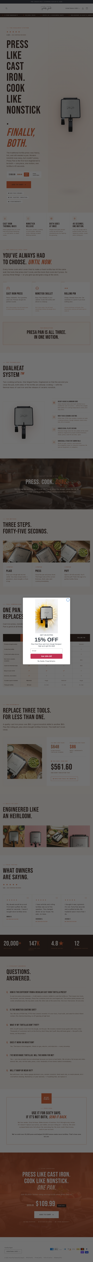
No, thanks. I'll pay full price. (46, 661)
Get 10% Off (46, 656)
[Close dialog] (67, 599)
